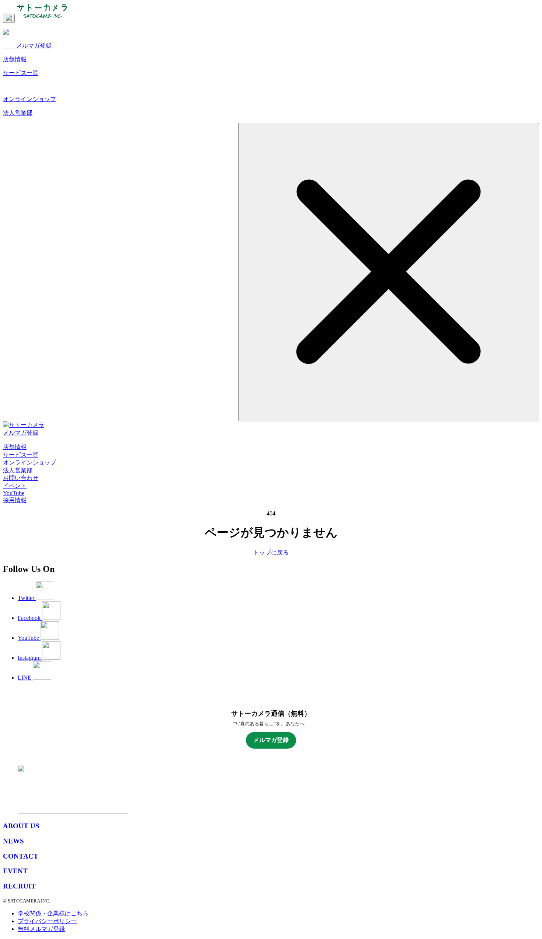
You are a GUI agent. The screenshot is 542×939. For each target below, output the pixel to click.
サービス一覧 (20, 455)
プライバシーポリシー (47, 921)
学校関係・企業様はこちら (53, 913)
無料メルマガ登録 (41, 929)
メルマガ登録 (20, 432)
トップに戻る (271, 552)
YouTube (13, 493)
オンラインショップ (29, 462)
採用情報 (15, 500)
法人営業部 (17, 470)
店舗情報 (15, 447)
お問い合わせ (20, 478)
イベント (15, 486)
